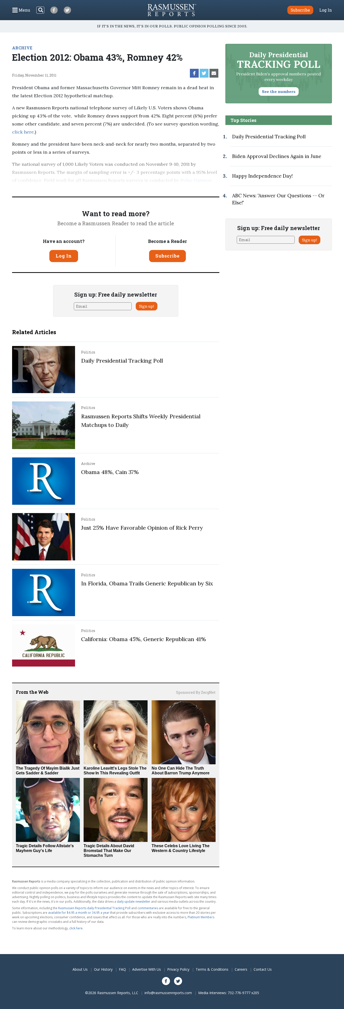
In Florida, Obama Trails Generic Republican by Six (147, 583)
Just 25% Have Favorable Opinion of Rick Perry (142, 527)
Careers (241, 969)
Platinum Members (201, 917)
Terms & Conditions (212, 969)
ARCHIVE (22, 47)
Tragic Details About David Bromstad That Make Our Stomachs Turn (109, 851)
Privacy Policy (178, 969)
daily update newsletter (133, 901)
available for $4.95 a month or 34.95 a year (78, 912)
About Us (80, 969)
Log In (325, 10)
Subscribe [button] (300, 10)
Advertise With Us (146, 969)
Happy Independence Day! (262, 176)
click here (23, 132)
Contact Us (263, 969)
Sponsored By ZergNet (196, 692)
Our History (103, 969)
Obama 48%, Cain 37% (110, 472)
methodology (68, 188)
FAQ (122, 969)
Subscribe (167, 256)
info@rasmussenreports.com (168, 992)
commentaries (147, 908)
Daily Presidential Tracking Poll (122, 360)
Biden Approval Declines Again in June (276, 156)
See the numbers (278, 91)
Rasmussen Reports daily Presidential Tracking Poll (94, 908)
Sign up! (146, 306)
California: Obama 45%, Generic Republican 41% (143, 639)
